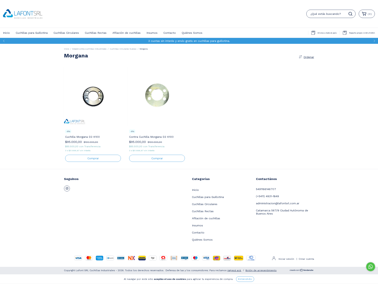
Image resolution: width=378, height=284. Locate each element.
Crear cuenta (306, 259)
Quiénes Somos (192, 32)
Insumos (152, 32)
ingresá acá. (234, 270)
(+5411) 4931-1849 (267, 196)
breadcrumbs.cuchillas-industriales (89, 49)
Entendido (245, 279)
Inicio (6, 32)
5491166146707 (266, 189)
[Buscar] (350, 13)
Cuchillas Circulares (66, 32)
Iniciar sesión (286, 259)
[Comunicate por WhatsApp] (370, 266)
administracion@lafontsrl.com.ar (277, 203)
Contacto (169, 32)
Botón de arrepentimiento (261, 270)
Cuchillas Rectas (96, 32)
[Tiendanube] (301, 270)
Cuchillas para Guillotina (32, 32)
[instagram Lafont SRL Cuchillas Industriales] (67, 188)
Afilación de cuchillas (126, 32)
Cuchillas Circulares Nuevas (123, 49)
